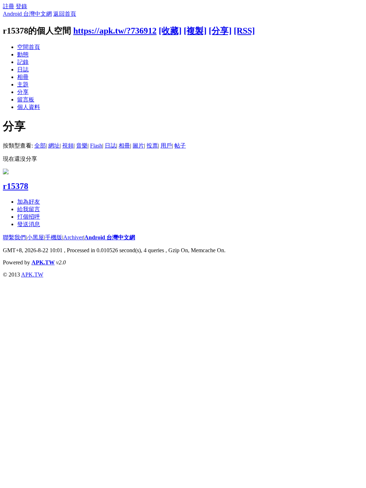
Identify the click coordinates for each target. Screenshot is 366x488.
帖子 (180, 146)
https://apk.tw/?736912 (115, 30)
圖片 (138, 146)
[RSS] (244, 30)
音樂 (82, 146)
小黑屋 (35, 237)
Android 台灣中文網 (27, 14)
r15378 (15, 186)
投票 (152, 146)
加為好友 (28, 202)
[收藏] (170, 30)
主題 (23, 84)
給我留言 (28, 209)
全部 (40, 146)
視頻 (68, 146)
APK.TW (43, 262)
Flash (96, 146)
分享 (23, 92)
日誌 (23, 69)
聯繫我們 (14, 237)
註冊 (8, 6)
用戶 (166, 146)
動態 (23, 54)
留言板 (25, 99)
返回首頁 (64, 14)
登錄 (21, 6)
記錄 (23, 62)
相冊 (23, 77)
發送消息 (28, 224)
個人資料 (28, 107)
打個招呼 (28, 217)
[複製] (195, 30)
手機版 (53, 237)
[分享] (220, 30)
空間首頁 (28, 47)
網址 (54, 146)
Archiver (73, 237)
